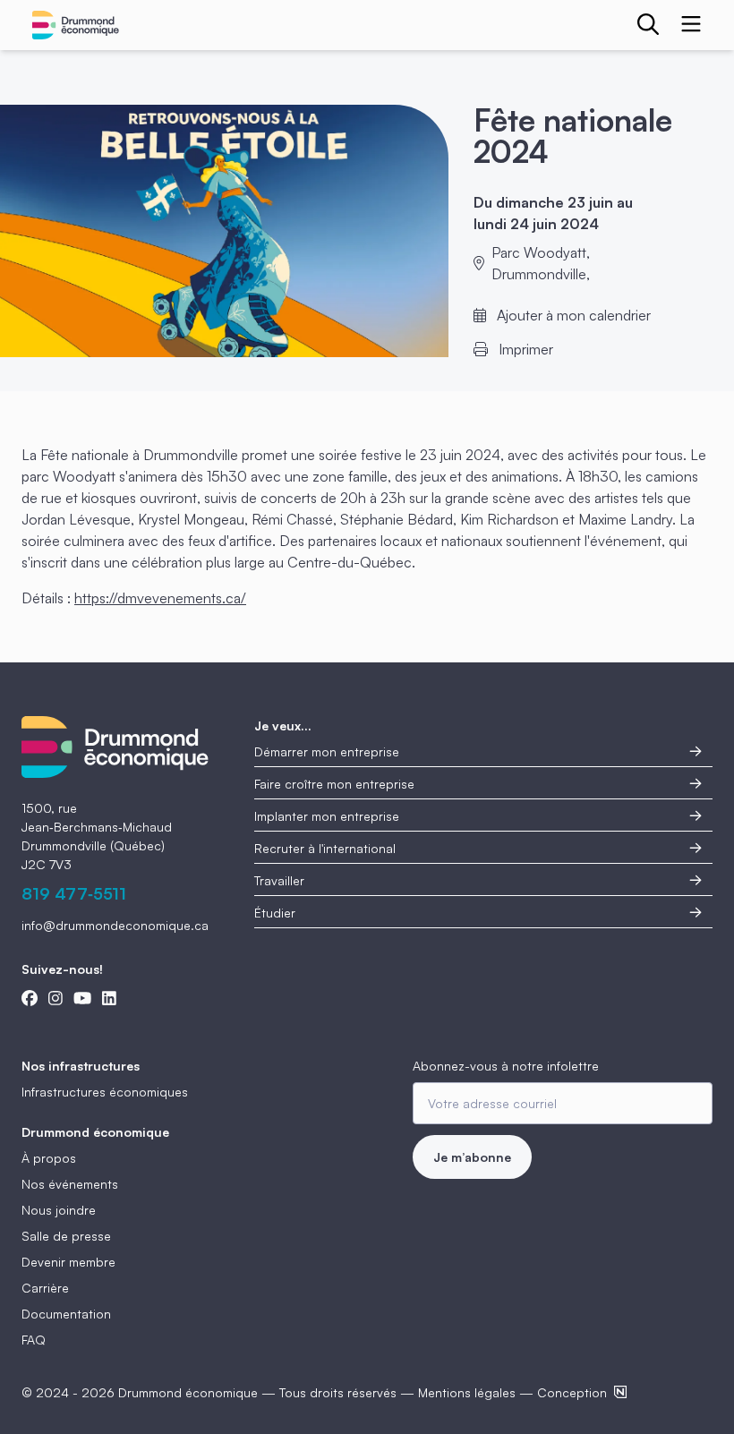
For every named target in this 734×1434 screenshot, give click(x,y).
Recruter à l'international (325, 848)
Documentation (66, 1313)
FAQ (33, 1339)
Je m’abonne (472, 1157)
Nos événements (69, 1183)
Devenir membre (68, 1261)
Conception (572, 1392)
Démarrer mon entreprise (326, 751)
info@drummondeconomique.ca (115, 925)
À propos (48, 1157)
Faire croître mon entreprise (334, 783)
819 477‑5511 (73, 893)
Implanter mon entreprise (326, 816)
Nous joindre (58, 1209)
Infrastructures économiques (104, 1091)
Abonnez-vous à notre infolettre (506, 1065)
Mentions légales (467, 1392)
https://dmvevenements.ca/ (160, 598)
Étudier (274, 912)
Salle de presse (66, 1235)
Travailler (279, 880)
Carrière (45, 1287)
